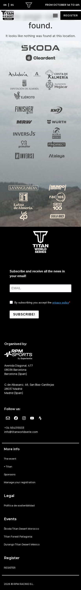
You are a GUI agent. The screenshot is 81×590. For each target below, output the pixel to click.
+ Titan (8, 466)
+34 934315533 (14, 428)
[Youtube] (32, 418)
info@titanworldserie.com (21, 432)
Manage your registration (19, 482)
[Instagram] (24, 418)
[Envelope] (7, 418)
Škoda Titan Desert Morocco (21, 528)
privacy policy (60, 302)
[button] (56, 15)
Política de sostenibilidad (19, 505)
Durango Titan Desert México (22, 544)
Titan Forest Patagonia (18, 536)
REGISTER (10, 567)
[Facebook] (15, 418)
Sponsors (9, 474)
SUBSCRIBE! (24, 314)
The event (10, 458)
